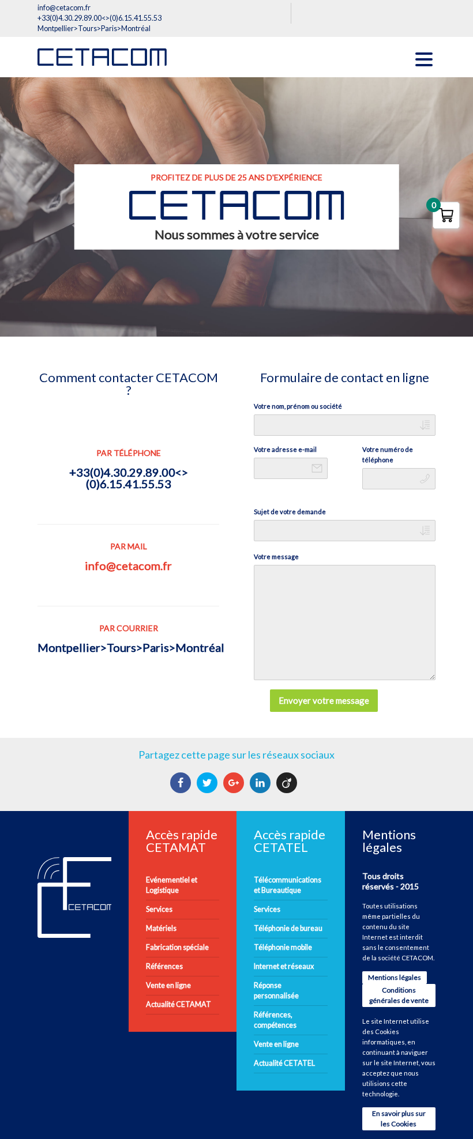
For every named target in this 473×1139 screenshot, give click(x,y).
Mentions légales (394, 977)
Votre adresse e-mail (285, 449)
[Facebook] (182, 782)
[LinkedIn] (261, 782)
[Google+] (235, 782)
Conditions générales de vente (399, 995)
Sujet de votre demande (290, 511)
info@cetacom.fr (128, 565)
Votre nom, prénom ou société (298, 406)
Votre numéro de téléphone (387, 454)
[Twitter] (208, 782)
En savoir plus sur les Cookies (399, 1118)
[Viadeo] (288, 782)
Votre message (276, 556)
